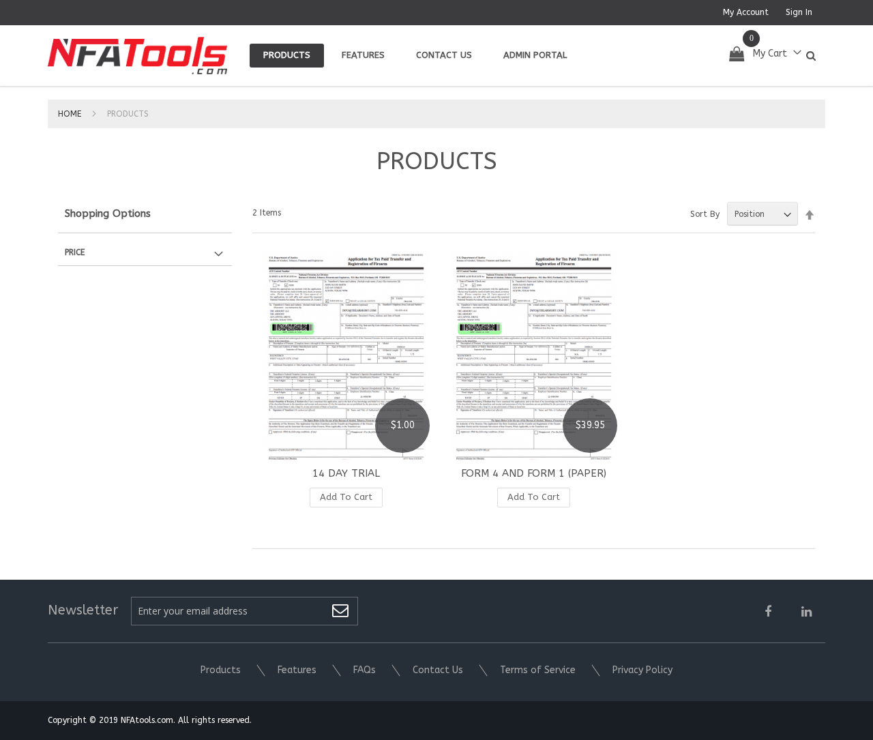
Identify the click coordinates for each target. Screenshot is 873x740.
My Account (746, 12)
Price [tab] (75, 252)
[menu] (415, 55)
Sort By (705, 214)
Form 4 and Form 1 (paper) (533, 473)
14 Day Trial (346, 473)
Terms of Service (538, 670)
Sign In (799, 12)
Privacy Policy (642, 670)
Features (297, 670)
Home (71, 114)
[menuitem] (287, 56)
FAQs (364, 670)
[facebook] (768, 612)
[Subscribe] (340, 612)
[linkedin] (806, 612)
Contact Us (438, 670)
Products (221, 670)
